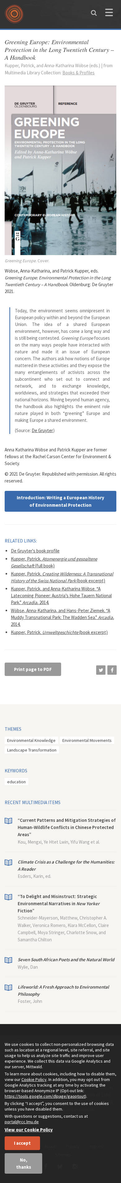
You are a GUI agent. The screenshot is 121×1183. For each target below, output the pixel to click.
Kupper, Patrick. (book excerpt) (59, 632)
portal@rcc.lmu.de (22, 1122)
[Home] (15, 16)
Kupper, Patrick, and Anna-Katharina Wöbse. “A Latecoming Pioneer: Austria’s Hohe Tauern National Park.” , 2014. (61, 595)
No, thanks (23, 1163)
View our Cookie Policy (29, 1130)
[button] (100, 670)
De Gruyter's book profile (35, 551)
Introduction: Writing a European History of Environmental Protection (60, 501)
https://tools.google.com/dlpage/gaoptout (45, 1096)
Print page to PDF (33, 669)
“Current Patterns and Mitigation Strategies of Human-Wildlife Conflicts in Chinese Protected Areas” (67, 827)
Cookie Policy (34, 1079)
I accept (22, 1143)
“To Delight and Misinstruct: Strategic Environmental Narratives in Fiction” (59, 903)
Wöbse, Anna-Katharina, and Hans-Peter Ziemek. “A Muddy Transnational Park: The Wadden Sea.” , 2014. (62, 617)
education (16, 782)
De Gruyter (42, 430)
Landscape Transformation (31, 750)
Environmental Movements (87, 740)
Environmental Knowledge (31, 740)
